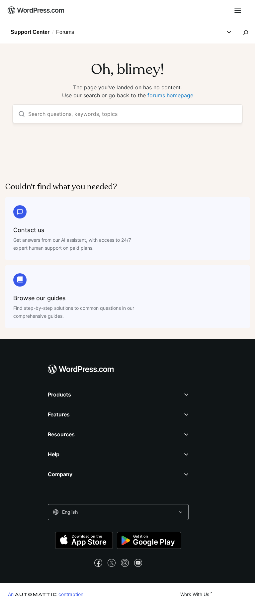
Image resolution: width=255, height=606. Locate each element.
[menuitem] (36, 10)
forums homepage (170, 95)
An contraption (45, 594)
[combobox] (118, 512)
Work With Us (194, 594)
